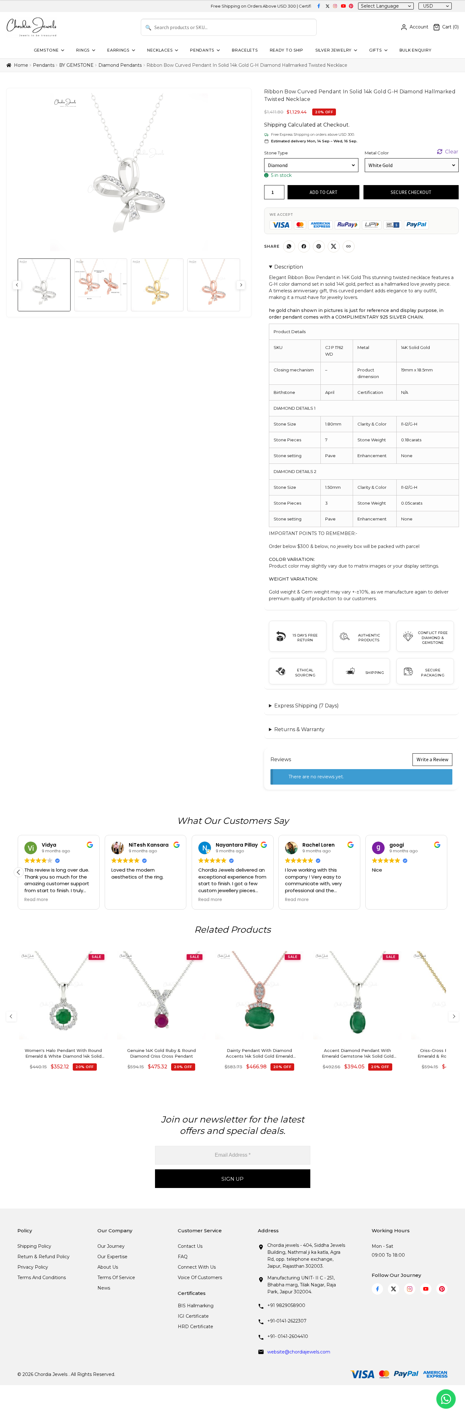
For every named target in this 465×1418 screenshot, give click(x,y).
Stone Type (276, 152)
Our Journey (111, 1246)
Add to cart (324, 192)
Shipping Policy (34, 1246)
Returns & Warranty (299, 729)
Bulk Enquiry (415, 50)
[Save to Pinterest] (319, 246)
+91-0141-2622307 (287, 1321)
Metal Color (377, 152)
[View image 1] (44, 284)
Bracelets (244, 50)
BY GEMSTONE (76, 65)
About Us (107, 1267)
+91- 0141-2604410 (287, 1336)
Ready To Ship (286, 50)
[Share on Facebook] (304, 246)
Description (288, 267)
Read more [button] (36, 900)
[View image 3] (157, 284)
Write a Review (432, 759)
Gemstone (46, 50)
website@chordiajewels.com (298, 1352)
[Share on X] (334, 246)
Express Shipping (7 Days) (306, 706)
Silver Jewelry (333, 50)
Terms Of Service (116, 1277)
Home (21, 65)
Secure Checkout (411, 192)
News (103, 1288)
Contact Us (190, 1246)
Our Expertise (112, 1256)
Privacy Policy (32, 1267)
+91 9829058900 (286, 1305)
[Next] (454, 1016)
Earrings (118, 50)
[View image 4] (213, 284)
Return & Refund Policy (43, 1256)
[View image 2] (100, 284)
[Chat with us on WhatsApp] (446, 1399)
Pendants (202, 50)
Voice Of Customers (200, 1277)
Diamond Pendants (120, 65)
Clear (451, 152)
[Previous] (11, 1016)
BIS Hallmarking (196, 1306)
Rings (83, 50)
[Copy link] (349, 246)
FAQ (183, 1256)
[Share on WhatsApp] (289, 246)
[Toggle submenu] (62, 50)
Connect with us (197, 1267)
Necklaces (159, 50)
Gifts (375, 50)
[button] (18, 872)
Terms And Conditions (41, 1277)
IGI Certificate (193, 1316)
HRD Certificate (195, 1326)
